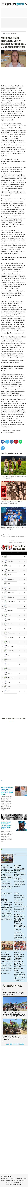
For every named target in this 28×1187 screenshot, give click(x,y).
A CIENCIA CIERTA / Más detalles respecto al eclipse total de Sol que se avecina (7, 790)
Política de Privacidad (7, 1180)
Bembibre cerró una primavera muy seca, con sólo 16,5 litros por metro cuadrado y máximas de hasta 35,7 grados (20, 921)
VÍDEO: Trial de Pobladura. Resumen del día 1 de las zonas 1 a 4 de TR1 (14, 1038)
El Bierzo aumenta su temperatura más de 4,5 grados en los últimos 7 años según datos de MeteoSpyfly (7, 904)
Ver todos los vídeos (15, 1044)
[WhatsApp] (20, 442)
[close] (3, 4)
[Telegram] (3, 448)
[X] (7, 442)
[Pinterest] (16, 442)
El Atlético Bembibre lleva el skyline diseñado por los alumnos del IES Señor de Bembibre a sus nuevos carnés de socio (7, 872)
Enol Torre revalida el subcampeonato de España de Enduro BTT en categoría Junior (7, 957)
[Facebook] (3, 442)
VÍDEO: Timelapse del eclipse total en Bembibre (13, 993)
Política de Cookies (19, 1180)
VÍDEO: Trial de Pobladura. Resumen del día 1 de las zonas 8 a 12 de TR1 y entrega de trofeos (14, 1014)
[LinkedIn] (12, 442)
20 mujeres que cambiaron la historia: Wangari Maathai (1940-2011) (6, 825)
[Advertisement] (14, 1110)
